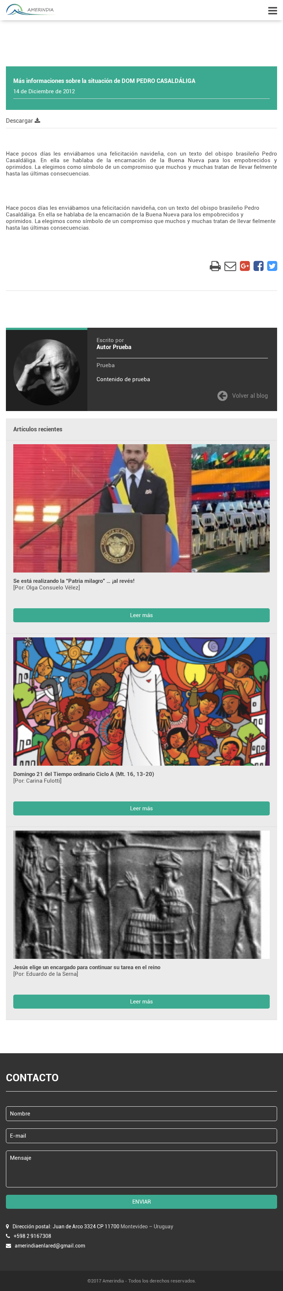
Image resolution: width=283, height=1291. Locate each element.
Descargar (20, 120)
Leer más (141, 615)
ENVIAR (141, 1201)
